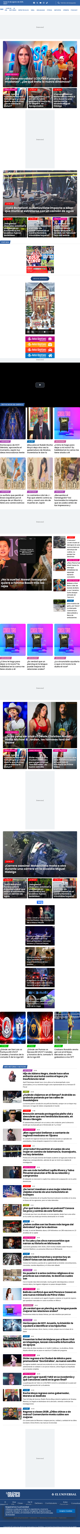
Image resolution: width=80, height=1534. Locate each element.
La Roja (33, 90)
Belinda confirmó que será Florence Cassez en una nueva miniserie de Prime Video (65, 762)
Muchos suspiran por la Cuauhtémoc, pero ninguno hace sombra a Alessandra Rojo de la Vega (39, 1002)
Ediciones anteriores (40, 279)
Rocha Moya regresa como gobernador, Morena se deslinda (46, 1394)
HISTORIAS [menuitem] (12, 10)
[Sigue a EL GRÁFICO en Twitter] (39, 1524)
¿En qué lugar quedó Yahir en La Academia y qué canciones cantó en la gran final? (48, 1378)
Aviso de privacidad (21, 1518)
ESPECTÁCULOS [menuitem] (23, 10)
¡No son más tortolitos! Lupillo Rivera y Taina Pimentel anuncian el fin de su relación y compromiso (48, 1173)
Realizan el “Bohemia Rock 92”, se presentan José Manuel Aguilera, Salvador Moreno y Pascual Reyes (39, 940)
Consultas (75, 1503)
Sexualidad (28, 1305)
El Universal (4, 1503)
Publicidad (62, 1518)
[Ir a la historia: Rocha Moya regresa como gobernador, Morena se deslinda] (12, 1395)
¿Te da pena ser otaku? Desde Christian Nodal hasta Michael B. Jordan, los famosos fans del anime (65, 229)
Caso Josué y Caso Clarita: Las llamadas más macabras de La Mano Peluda (40, 920)
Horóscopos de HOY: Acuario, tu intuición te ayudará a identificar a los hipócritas (48, 1324)
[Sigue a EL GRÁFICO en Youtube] (42, 1524)
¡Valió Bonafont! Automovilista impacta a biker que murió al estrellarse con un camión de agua (39, 209)
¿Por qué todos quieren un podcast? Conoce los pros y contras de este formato (48, 1210)
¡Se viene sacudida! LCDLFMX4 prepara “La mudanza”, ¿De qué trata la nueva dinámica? (38, 80)
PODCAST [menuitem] (74, 10)
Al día (26, 1221)
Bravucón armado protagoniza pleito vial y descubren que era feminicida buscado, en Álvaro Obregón (48, 1116)
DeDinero (39, 1503)
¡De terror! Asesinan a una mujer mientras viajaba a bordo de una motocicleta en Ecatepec (47, 1192)
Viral (26, 1092)
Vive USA (13, 1503)
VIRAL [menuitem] (33, 10)
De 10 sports (29, 1503)
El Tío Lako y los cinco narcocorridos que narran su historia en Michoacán (46, 1242)
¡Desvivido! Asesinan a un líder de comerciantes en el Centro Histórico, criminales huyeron (40, 231)
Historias (27, 1070)
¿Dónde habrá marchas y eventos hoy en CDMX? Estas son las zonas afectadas (47, 1258)
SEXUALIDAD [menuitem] (41, 10)
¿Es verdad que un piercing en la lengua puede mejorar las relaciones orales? (50, 1310)
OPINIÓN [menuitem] (66, 10)
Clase (20, 1503)
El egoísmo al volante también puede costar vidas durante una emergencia (40, 982)
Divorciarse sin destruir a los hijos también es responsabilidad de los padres (39, 960)
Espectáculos (11, 74)
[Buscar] (58, 3)
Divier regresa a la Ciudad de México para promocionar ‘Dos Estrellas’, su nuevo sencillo (38, 762)
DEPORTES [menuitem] (57, 10)
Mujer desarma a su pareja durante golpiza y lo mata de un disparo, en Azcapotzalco (39, 101)
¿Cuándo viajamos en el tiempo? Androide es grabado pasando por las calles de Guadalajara (49, 1097)
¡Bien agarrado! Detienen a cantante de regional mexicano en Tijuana (46, 1134)
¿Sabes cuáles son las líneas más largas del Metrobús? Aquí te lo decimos (48, 1226)
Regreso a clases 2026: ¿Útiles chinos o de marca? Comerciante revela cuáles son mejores (47, 1414)
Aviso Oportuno (64, 1503)
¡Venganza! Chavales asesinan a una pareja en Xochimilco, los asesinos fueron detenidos (15, 229)
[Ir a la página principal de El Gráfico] (1, 9)
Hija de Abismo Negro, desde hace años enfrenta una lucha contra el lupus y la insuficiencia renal (46, 1076)
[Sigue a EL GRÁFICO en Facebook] (38, 1524)
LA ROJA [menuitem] (8, 8)
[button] (28, 332)
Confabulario (51, 1503)
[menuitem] (33, 3)
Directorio (33, 1518)
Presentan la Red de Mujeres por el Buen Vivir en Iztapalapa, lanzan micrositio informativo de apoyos (49, 1342)
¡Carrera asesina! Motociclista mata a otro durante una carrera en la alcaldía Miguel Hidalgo (64, 100)
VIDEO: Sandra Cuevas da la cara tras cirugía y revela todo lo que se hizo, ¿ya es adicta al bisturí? (14, 100)
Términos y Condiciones (48, 1518)
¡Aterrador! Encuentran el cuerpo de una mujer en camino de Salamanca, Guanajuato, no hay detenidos (49, 1151)
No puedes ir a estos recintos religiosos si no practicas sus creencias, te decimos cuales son (48, 1276)
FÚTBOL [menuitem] (49, 10)
